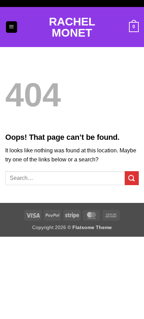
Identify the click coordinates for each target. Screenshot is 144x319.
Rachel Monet (72, 27)
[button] (11, 27)
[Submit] (132, 178)
